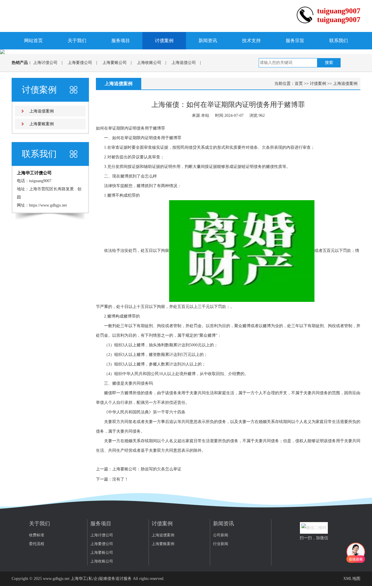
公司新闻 (220, 535)
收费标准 (36, 535)
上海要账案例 (41, 124)
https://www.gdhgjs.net (48, 205)
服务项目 (120, 40)
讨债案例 (164, 40)
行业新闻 (220, 544)
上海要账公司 (114, 62)
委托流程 (36, 544)
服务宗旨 (295, 40)
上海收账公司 (149, 62)
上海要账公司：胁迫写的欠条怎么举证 (146, 469)
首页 (299, 83)
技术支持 (251, 40)
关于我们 (77, 40)
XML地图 (351, 578)
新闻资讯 (207, 40)
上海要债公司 (80, 62)
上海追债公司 (183, 62)
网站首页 (33, 40)
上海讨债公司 (45, 62)
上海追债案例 (41, 111)
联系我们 (338, 40)
